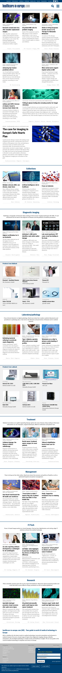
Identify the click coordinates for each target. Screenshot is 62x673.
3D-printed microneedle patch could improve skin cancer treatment (30, 605)
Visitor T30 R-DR (7, 301)
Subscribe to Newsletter (45, 652)
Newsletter (44, 1)
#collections (17, 202)
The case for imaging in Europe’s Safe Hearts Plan (15, 133)
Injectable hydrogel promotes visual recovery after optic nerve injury (10, 605)
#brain (12, 202)
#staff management (55, 514)
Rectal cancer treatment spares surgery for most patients (29, 443)
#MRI (38, 48)
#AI (10, 85)
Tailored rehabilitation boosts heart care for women (48, 444)
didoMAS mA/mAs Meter (48, 301)
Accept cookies (45, 666)
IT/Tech (31, 525)
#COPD (18, 121)
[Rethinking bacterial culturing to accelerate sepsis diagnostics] (11, 329)
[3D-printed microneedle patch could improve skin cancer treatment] (31, 593)
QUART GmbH (46, 303)
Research (31, 580)
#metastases (56, 48)
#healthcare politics (10, 514)
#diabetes (33, 358)
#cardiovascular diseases (11, 121)
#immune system (50, 622)
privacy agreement (56, 661)
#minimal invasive (10, 622)
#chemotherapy (29, 461)
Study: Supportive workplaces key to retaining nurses (50, 495)
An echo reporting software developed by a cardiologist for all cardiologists (11, 549)
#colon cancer (36, 461)
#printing (32, 622)
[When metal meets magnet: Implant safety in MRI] (50, 58)
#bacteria (8, 358)
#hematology (56, 202)
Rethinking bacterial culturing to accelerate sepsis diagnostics (9, 340)
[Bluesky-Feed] (55, 1)
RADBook (27, 1)
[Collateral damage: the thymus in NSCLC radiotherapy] (11, 433)
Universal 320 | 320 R (8, 383)
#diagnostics (31, 121)
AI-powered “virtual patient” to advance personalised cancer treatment (50, 550)
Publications (15, 1)
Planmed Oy (45, 282)
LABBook (21, 1)
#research (57, 358)
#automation (30, 570)
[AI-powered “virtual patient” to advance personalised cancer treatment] (50, 538)
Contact (50, 1)
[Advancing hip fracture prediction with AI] (11, 58)
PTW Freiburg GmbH (28, 283)
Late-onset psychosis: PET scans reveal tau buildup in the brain (50, 236)
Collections (31, 168)
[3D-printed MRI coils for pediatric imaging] (31, 18)
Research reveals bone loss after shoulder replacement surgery (11, 30)
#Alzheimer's (33, 254)
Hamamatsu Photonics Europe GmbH (50, 409)
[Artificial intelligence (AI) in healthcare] (31, 176)
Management (31, 472)
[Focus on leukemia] (50, 176)
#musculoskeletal (16, 48)
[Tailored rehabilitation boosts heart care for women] (50, 433)
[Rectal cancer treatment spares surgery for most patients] (31, 433)
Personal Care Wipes (47, 383)
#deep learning (36, 202)
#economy (48, 514)
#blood (12, 358)
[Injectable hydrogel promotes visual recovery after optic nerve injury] (11, 593)
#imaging (34, 48)
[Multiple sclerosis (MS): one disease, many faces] (11, 176)
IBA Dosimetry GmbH (8, 282)
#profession (17, 514)
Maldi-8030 (5, 405)
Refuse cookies (36, 666)
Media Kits (33, 1)
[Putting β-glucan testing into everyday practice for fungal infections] (41, 94)
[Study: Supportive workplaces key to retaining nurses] (50, 485)
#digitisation (27, 514)
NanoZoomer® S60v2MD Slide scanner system (49, 405)
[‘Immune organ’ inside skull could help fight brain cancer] (50, 593)
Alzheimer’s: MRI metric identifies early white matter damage (30, 236)
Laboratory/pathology (31, 314)
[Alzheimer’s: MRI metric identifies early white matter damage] (31, 225)
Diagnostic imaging (31, 212)
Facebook (56, 647)
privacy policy (13, 669)
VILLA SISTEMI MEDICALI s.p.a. (10, 304)
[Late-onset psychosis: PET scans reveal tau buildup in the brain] (50, 225)
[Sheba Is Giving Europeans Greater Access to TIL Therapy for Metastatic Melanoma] (50, 18)
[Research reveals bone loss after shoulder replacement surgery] (11, 18)
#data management (55, 570)
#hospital (51, 48)
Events (38, 1)
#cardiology (9, 570)
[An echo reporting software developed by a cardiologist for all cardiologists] (11, 538)
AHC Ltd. (44, 385)
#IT (19, 570)
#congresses (36, 570)
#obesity (37, 358)
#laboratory (48, 121)
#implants (9, 48)
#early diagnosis (26, 161)
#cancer (46, 48)
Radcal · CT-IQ (26, 301)
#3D (25, 48)
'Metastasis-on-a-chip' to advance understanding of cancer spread (50, 341)
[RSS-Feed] (57, 1)
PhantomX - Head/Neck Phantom (11, 280)
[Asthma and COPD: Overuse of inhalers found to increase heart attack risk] (11, 94)
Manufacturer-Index (33, 652)
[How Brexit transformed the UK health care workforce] (11, 485)
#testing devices (55, 121)
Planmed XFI (45, 280)
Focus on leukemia (47, 186)
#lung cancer (11, 461)
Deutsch (9, 1)
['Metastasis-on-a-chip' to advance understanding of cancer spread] (50, 329)
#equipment (29, 48)
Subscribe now (41, 661)
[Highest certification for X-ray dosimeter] (11, 225)
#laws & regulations (16, 254)
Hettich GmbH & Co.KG (9, 385)
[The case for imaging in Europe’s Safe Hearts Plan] (45, 144)
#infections (43, 121)
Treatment (31, 419)
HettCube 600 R (26, 405)
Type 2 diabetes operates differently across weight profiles (30, 341)
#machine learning (16, 85)
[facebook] (53, 1)
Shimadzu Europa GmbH (29, 387)
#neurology (17, 622)
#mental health (56, 254)
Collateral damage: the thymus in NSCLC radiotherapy (9, 444)
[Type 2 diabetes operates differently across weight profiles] (31, 329)
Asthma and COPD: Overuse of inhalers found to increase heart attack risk (11, 106)
